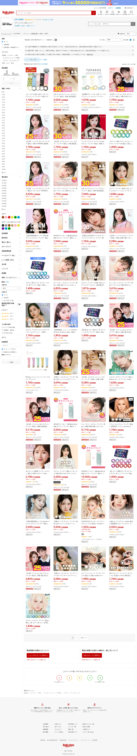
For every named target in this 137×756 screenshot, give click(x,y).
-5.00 (3, 143)
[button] (129, 8)
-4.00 (3, 133)
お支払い (23, 26)
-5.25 (3, 146)
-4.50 (3, 138)
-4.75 (3, 141)
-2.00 (3, 112)
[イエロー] (12, 217)
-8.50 (3, 161)
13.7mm (4, 201)
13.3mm (4, 190)
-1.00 (3, 102)
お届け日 (4, 292)
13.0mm (4, 185)
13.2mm (4, 188)
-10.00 (3, 169)
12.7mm (4, 183)
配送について (31, 26)
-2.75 (3, 120)
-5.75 (3, 151)
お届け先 (4, 285)
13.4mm (4, 193)
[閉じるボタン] (133, 46)
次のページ (84, 637)
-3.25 (3, 125)
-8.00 (3, 159)
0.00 (3, 92)
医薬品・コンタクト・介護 (32, 693)
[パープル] (3, 228)
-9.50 (3, 166)
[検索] (94, 13)
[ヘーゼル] (12, 225)
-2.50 (3, 117)
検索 (11, 83)
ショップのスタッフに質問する (38, 655)
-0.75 (3, 99)
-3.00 (3, 123)
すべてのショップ (6, 33)
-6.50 (3, 156)
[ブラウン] (3, 217)
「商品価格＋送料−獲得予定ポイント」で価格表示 (37, 40)
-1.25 (3, 105)
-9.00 (3, 164)
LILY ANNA (19, 19)
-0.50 (3, 97)
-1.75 (3, 110)
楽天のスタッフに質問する (92, 655)
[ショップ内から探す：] (133, 24)
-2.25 (3, 115)
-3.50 (3, 128)
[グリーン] (15, 217)
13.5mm (4, 196)
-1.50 (3, 107)
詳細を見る (90, 54)
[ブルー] (18, 217)
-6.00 (3, 154)
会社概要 (17, 26)
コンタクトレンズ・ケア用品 (52, 693)
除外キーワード (6, 354)
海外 (8, 282)
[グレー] (6, 225)
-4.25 (3, 136)
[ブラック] (3, 225)
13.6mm (4, 198)
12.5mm (4, 180)
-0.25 (3, 94)
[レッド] (9, 217)
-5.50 (3, 148)
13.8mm (4, 203)
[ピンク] (6, 217)
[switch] (18, 304)
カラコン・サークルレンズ (71, 693)
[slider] (2, 75)
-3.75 (3, 130)
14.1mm (4, 206)
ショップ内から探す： (95, 24)
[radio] (2, 41)
